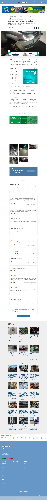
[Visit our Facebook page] (5, 458)
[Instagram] (41, 2)
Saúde (3, 484)
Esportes (3, 471)
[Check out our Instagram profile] (10, 458)
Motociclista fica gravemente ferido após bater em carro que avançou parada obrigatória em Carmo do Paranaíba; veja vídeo (23, 394)
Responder (27, 204)
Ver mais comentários (23, 316)
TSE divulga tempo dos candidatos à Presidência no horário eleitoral (23, 427)
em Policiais (12, 334)
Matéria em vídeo (4, 476)
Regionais (3, 483)
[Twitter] (39, 2)
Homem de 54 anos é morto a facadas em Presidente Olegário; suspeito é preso (12, 376)
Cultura (3, 467)
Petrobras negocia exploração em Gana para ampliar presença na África (23, 412)
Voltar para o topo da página (23, 491)
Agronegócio (4, 463)
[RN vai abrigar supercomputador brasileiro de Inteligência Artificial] (12, 420)
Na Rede (25, 464)
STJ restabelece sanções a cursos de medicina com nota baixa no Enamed (34, 427)
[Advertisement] (23, 498)
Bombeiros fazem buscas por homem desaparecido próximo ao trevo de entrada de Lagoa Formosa (34, 393)
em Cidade (23, 334)
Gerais (3, 475)
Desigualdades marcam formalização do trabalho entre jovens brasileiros (12, 412)
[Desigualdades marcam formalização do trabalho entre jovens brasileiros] (12, 404)
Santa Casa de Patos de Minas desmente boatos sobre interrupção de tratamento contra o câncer (23, 338)
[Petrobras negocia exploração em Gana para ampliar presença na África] (23, 404)
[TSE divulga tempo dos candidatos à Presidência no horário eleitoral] (23, 420)
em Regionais (13, 389)
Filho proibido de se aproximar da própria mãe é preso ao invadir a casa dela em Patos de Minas (23, 356)
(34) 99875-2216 (7, 454)
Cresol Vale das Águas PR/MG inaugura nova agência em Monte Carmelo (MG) (34, 376)
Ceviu (25, 467)
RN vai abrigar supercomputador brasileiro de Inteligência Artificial (12, 427)
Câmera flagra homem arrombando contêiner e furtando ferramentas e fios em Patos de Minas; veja (12, 356)
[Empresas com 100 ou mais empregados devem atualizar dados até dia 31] (34, 404)
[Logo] (22, 2)
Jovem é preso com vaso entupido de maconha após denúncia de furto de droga (12, 338)
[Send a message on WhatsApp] (3, 458)
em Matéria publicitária (36, 334)
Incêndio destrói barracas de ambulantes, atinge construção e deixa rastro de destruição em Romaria (12, 393)
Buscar (43, 487)
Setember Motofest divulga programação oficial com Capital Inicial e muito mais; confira (34, 338)
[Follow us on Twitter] (7, 458)
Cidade (3, 464)
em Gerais (12, 408)
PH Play (3, 479)
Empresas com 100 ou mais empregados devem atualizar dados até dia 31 (34, 412)
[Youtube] (44, 2)
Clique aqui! (31, 170)
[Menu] (2, 2)
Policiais (3, 480)
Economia (3, 468)
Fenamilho (3, 472)
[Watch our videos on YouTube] (12, 458)
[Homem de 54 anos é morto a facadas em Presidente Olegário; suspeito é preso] (12, 368)
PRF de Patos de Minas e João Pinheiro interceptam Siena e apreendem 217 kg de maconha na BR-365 (23, 376)
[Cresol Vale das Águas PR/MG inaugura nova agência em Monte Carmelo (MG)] (34, 368)
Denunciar (33, 204)
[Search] (34, 2)
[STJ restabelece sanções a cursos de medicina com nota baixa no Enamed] (34, 420)
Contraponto (25, 468)
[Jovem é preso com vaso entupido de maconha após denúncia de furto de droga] (12, 330)
